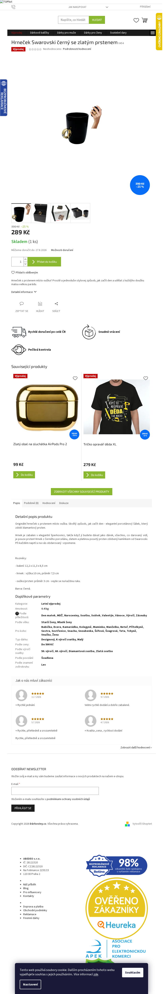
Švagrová (111, 631)
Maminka (99, 627)
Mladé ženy (64, 622)
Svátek (95, 616)
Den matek (48, 616)
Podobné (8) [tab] (31, 503)
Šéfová (99, 631)
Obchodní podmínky (35, 910)
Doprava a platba (33, 907)
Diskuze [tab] (64, 503)
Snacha (72, 631)
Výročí (130, 616)
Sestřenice (59, 631)
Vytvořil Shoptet (142, 824)
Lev (43, 665)
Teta (122, 631)
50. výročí (47, 651)
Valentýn (108, 616)
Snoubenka (85, 631)
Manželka (112, 627)
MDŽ (60, 616)
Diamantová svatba (81, 651)
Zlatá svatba (104, 651)
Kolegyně (85, 627)
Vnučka (46, 635)
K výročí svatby (66, 640)
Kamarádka (70, 627)
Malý (80, 640)
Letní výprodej (50, 604)
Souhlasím (132, 972)
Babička (46, 627)
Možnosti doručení (62, 250)
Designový (47, 640)
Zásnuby (141, 616)
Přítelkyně (136, 627)
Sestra (45, 631)
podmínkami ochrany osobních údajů (68, 799)
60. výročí (61, 651)
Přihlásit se (23, 808)
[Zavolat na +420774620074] (17, 7)
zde (95, 974)
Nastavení (30, 984)
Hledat (97, 19)
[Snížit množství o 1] (25, 264)
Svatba (85, 616)
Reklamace (29, 914)
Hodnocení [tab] (49, 503)
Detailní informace (22, 292)
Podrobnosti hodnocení (77, 49)
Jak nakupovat (77, 7)
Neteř (124, 627)
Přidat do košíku (47, 261)
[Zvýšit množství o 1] (25, 259)
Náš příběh (29, 885)
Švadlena (47, 658)
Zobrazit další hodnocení (135, 748)
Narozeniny (71, 616)
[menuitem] (16, 33)
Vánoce (120, 616)
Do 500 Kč (47, 645)
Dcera (57, 627)
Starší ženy (48, 622)
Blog (26, 888)
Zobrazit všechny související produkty (81, 491)
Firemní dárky (31, 918)
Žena (55, 635)
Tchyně (131, 631)
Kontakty (28, 896)
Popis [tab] (16, 503)
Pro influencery (32, 892)
